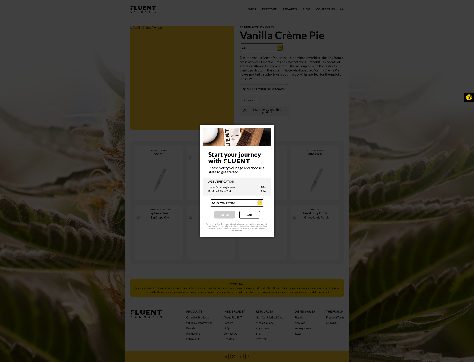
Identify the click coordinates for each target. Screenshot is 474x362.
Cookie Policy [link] (233, 226)
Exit (249, 214)
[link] (469, 97)
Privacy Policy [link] (216, 226)
